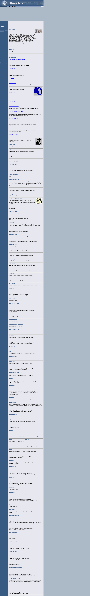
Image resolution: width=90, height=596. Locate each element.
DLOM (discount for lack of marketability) (17, 59)
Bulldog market (12, 92)
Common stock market (13, 134)
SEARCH (2, 26)
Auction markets (12, 68)
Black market (11, 78)
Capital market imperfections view (16, 111)
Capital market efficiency (14, 106)
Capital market (12, 101)
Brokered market (12, 83)
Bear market (11, 73)
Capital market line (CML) (14, 118)
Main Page (2, 22)
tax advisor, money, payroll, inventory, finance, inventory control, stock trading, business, (3, 63)
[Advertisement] (22, 14)
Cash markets (11, 122)
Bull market (11, 87)
